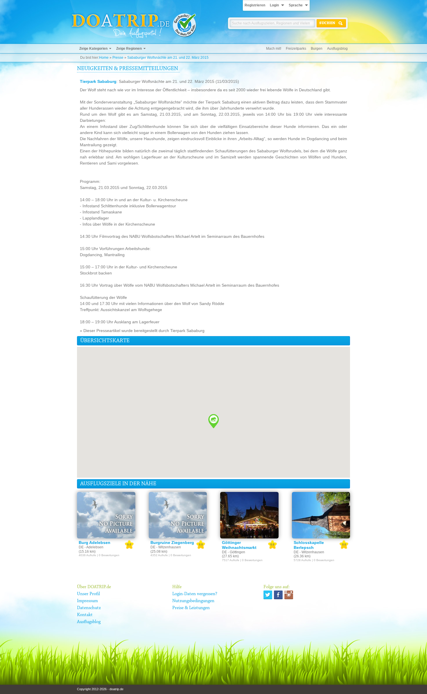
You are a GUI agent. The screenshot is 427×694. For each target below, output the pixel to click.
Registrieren (255, 5)
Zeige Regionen (129, 49)
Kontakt (85, 615)
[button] (213, 421)
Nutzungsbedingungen (193, 601)
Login (274, 5)
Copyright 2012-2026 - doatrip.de (100, 689)
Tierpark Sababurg (98, 81)
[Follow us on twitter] (267, 594)
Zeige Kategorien (93, 49)
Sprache (296, 5)
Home (104, 58)
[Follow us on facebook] (278, 594)
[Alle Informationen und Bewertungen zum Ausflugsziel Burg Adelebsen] (106, 515)
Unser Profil (88, 594)
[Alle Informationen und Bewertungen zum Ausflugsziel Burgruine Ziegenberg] (178, 515)
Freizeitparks (296, 49)
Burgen (316, 49)
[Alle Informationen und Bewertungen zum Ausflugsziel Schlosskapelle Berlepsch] (321, 515)
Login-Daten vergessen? (194, 594)
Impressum (87, 601)
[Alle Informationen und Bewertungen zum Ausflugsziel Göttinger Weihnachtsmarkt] (249, 515)
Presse (117, 58)
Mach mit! (273, 49)
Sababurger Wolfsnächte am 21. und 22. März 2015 (168, 58)
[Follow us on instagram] (288, 594)
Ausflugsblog (337, 49)
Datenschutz (89, 608)
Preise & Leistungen (191, 608)
